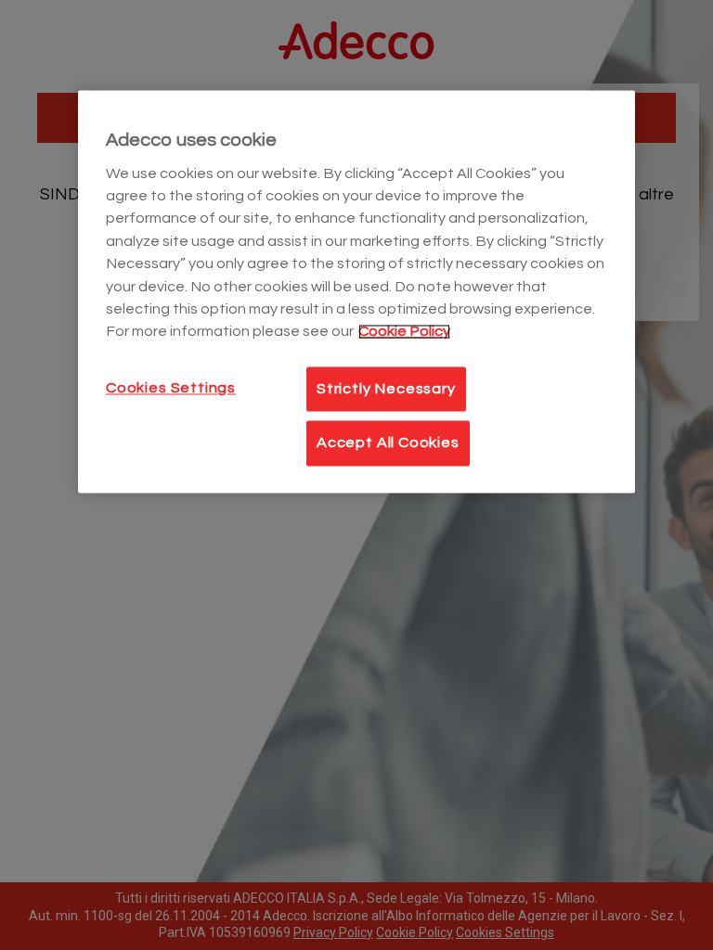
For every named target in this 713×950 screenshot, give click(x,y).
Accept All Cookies (388, 443)
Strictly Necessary (386, 388)
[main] (356, 292)
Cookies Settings (171, 387)
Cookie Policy (404, 332)
